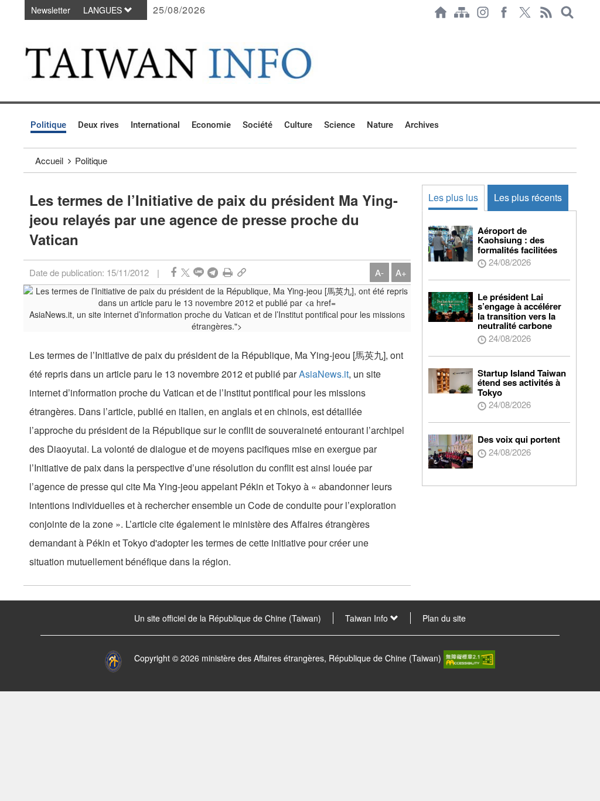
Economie (211, 125)
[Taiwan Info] (186, 63)
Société (257, 125)
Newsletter (50, 10)
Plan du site (444, 618)
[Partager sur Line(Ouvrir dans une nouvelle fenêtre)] (199, 272)
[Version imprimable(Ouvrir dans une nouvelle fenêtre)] (228, 272)
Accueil (49, 160)
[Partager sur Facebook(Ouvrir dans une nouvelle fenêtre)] (173, 272)
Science (339, 125)
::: (26, 30)
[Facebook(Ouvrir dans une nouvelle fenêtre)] (504, 12)
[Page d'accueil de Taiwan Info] (440, 12)
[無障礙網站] (469, 658)
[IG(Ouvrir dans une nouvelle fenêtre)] (482, 12)
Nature (380, 125)
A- (379, 272)
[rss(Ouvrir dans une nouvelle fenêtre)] (546, 12)
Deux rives (98, 125)
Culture (298, 125)
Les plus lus (453, 197)
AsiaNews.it (324, 374)
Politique (48, 125)
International (155, 125)
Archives (422, 125)
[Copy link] (242, 272)
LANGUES (103, 10)
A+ (401, 272)
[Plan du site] (461, 12)
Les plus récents (528, 197)
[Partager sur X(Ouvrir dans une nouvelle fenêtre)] (185, 272)
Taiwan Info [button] (367, 618)
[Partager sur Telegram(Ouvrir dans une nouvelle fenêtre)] (213, 272)
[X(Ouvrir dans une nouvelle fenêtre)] (525, 12)
